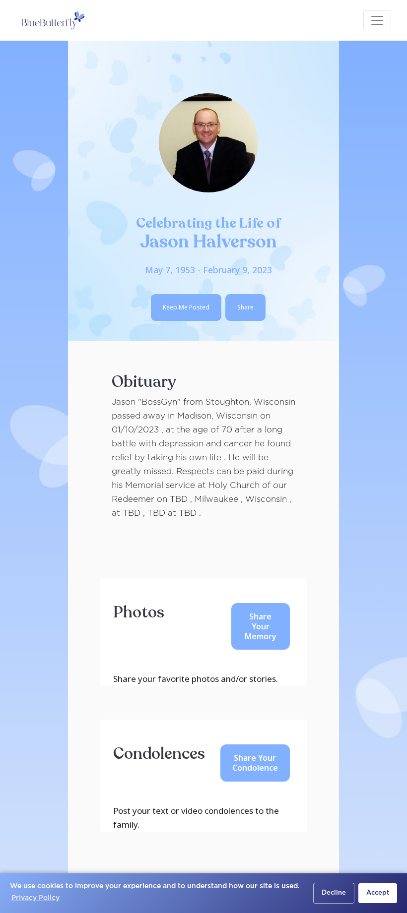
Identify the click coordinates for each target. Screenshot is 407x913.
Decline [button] (334, 893)
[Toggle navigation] (377, 20)
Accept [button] (377, 893)
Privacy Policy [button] (35, 898)
